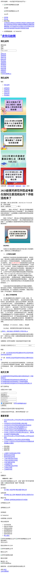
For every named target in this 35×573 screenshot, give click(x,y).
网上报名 (7, 535)
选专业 (6, 19)
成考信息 (7, 93)
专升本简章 (26, 26)
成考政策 (29, 23)
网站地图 (18, 489)
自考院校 (7, 499)
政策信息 (3, 59)
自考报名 (12, 23)
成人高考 (12, 494)
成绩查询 (3, 63)
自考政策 (7, 23)
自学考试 (7, 494)
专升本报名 (20, 26)
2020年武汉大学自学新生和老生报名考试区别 (17, 425)
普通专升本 (30, 494)
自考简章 (17, 23)
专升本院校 (24, 499)
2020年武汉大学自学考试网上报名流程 (15, 423)
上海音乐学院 (8, 467)
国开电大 (24, 494)
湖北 (24, 186)
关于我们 (7, 489)
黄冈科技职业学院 (9, 456)
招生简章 (3, 68)
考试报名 (3, 61)
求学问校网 (10, 186)
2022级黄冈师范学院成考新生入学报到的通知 (14, 381)
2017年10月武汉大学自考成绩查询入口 (15, 427)
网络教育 (18, 494)
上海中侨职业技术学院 (11, 458)
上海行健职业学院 (9, 462)
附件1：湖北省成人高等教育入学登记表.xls (15, 331)
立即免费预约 (5, 571)
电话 (5, 569)
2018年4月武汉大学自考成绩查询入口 (15, 428)
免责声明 (12, 489)
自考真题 (23, 23)
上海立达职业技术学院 (11, 460)
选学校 (6, 17)
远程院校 (18, 499)
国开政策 (10, 28)
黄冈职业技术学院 (9, 455)
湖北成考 (7, 85)
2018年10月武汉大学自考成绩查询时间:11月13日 (18, 430)
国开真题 (26, 28)
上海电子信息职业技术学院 (12, 453)
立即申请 (3, 405)
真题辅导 (3, 70)
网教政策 (20, 24)
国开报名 (15, 28)
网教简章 (31, 24)
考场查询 (3, 64)
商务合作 (24, 489)
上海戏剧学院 (8, 464)
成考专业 (3, 57)
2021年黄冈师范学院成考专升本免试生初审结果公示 (16, 383)
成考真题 (15, 24)
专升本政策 (13, 26)
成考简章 (9, 24)
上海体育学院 (8, 469)
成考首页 (3, 54)
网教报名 (26, 24)
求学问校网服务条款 (20, 403)
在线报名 (3, 72)
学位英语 (3, 66)
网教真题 (7, 26)
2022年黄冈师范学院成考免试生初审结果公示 (14, 379)
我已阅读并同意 (7, 403)
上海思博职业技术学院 (11, 465)
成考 (2, 48)
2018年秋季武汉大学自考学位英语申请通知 (17, 439)
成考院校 (3, 55)
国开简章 (20, 28)
